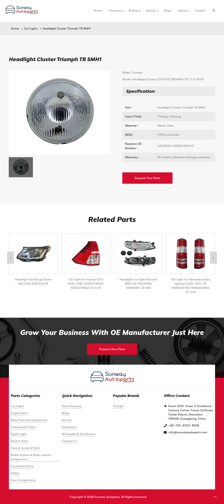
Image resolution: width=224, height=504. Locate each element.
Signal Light (19, 434)
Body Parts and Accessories (29, 420)
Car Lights (30, 28)
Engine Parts (19, 413)
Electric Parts (19, 441)
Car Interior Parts (22, 466)
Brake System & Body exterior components (31, 457)
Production (69, 427)
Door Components (23, 480)
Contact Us (69, 441)
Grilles (15, 473)
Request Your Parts (147, 178)
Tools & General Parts (25, 448)
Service (67, 420)
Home (15, 28)
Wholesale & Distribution (79, 434)
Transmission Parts (23, 427)
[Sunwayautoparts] (21, 11)
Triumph (118, 406)
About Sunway (72, 406)
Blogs (65, 413)
